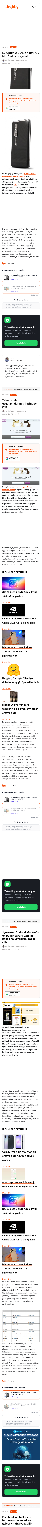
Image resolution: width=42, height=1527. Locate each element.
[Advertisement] (21, 855)
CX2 (15, 185)
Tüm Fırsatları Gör (20, 300)
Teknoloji (14, 47)
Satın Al (13, 280)
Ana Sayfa (5, 47)
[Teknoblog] (11, 7)
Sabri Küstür (9, 60)
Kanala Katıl (21, 343)
